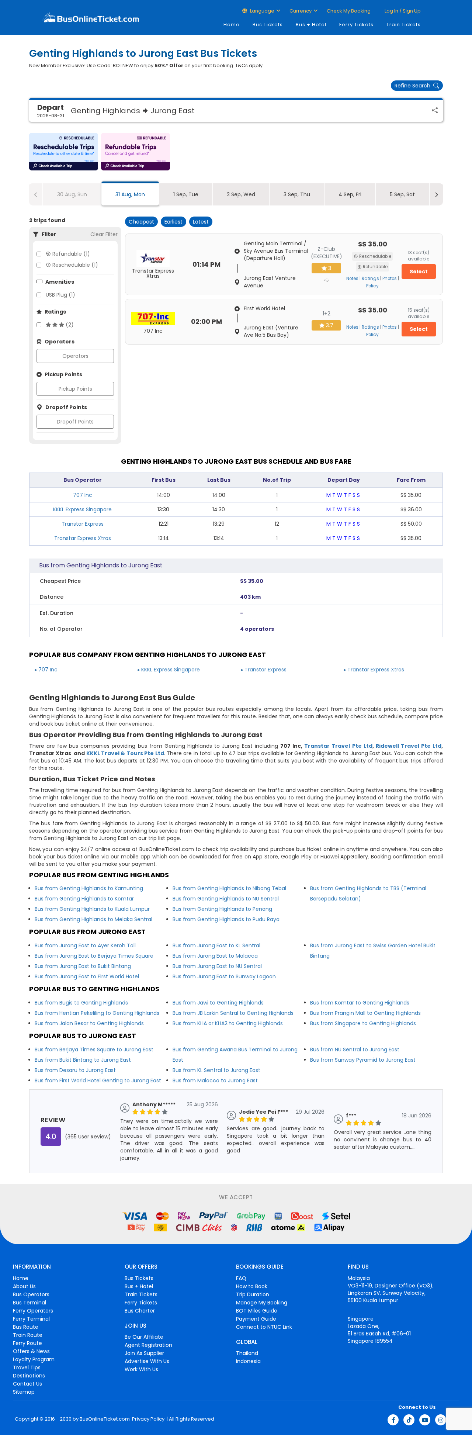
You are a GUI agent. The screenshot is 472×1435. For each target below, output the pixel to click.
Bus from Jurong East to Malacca (215, 955)
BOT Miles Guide (256, 1310)
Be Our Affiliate (144, 1337)
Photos (389, 278)
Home (231, 24)
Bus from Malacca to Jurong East (215, 1080)
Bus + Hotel (311, 24)
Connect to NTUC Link (264, 1327)
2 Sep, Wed (241, 194)
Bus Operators (31, 1294)
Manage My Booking (261, 1302)
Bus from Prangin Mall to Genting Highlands (365, 1013)
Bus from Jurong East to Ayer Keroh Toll (85, 945)
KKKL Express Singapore (82, 509)
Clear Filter (104, 234)
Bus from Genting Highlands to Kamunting (89, 888)
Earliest (173, 221)
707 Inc (82, 495)
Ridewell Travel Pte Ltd (408, 746)
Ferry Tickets (356, 24)
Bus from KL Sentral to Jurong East (216, 1070)
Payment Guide (256, 1318)
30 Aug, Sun (72, 194)
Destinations (29, 1375)
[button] (63, 151)
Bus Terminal (29, 1302)
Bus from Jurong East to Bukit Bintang (83, 966)
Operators (75, 356)
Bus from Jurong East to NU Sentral (217, 966)
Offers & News (31, 1351)
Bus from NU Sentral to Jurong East (354, 1049)
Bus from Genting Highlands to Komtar (84, 898)
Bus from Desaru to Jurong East (75, 1070)
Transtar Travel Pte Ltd (338, 746)
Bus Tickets (268, 24)
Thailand (247, 1353)
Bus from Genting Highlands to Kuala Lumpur (92, 909)
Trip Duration (252, 1294)
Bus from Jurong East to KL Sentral (216, 945)
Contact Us (27, 1383)
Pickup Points (75, 389)
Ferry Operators (33, 1310)
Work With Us (141, 1369)
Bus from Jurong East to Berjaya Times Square (94, 955)
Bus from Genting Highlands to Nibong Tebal (229, 888)
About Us (24, 1286)
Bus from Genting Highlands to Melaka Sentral (93, 919)
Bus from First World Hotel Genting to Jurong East (98, 1080)
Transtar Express (83, 524)
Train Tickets (403, 24)
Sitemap (24, 1392)
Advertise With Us (147, 1361)
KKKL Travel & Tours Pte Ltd (125, 753)
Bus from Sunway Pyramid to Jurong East (363, 1060)
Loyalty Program (34, 1359)
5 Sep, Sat (402, 194)
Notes (352, 278)
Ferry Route (27, 1343)
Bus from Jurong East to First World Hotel (87, 976)
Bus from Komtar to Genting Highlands (359, 1002)
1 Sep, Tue (185, 194)
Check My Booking (349, 10)
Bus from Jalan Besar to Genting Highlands (89, 1023)
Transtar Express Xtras (82, 538)
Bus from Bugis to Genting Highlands (81, 1002)
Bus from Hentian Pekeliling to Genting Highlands (97, 1013)
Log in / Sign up (402, 10)
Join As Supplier (144, 1353)
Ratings (370, 278)
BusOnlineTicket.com (105, 1419)
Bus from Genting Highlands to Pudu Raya (226, 919)
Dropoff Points (75, 421)
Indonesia (248, 1361)
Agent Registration (148, 1345)
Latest (201, 221)
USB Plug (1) (60, 294)
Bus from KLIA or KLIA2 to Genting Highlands (228, 1023)
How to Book (251, 1286)
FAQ (241, 1278)
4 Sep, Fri (350, 194)
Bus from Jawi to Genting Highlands (218, 1002)
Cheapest (141, 221)
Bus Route (25, 1327)
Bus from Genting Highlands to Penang (222, 909)
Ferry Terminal (31, 1318)
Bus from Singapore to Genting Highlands (363, 1023)
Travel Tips (27, 1367)
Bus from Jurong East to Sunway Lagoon (224, 976)
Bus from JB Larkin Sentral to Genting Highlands (233, 1013)
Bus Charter (140, 1310)
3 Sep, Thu (297, 194)
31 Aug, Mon (130, 194)
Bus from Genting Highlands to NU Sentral (226, 898)
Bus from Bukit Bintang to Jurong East (83, 1060)
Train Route (27, 1335)
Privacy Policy (147, 1419)
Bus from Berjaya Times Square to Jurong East (94, 1049)
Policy (372, 286)
